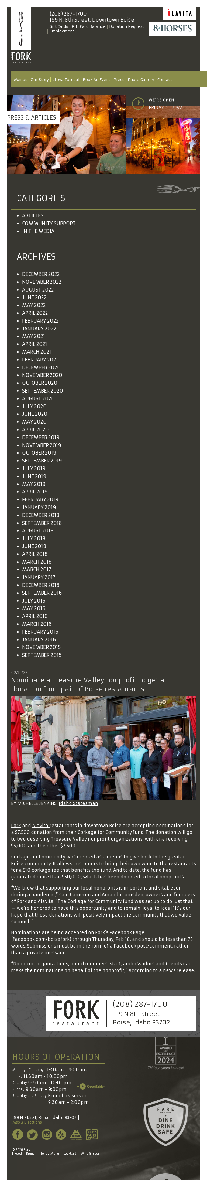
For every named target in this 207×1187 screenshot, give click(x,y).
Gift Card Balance (88, 26)
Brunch (31, 1153)
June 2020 (34, 414)
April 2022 (35, 313)
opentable (91, 1086)
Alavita (41, 825)
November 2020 (42, 375)
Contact (164, 79)
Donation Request (126, 26)
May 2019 (34, 484)
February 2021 (40, 360)
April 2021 (34, 344)
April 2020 (35, 430)
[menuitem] (20, 79)
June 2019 (34, 476)
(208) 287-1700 (68, 14)
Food (18, 1153)
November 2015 (41, 647)
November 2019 (41, 445)
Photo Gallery (141, 79)
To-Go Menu (50, 1153)
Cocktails (70, 1153)
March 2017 (36, 569)
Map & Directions (27, 1122)
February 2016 (40, 632)
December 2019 (41, 437)
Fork (16, 825)
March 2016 (37, 624)
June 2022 (34, 297)
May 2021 (33, 336)
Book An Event (96, 79)
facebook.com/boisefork (41, 939)
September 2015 (42, 655)
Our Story (40, 79)
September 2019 (42, 461)
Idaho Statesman (78, 803)
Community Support (49, 223)
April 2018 (35, 554)
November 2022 (41, 282)
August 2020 (38, 398)
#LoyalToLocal (66, 79)
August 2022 (38, 290)
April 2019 (35, 492)
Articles (32, 215)
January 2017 (39, 577)
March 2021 (36, 352)
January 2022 (39, 329)
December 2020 (41, 367)
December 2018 (41, 515)
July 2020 (34, 406)
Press (119, 79)
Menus (20, 79)
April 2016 (35, 616)
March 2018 (37, 562)
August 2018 (38, 530)
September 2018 (42, 523)
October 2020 (39, 383)
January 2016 (39, 640)
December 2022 (41, 274)
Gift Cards (59, 26)
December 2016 (41, 585)
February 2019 (40, 499)
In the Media (38, 231)
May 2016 (34, 608)
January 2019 (39, 507)
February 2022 (40, 321)
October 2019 (39, 453)
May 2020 (34, 422)
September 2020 (42, 391)
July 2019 (34, 468)
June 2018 (34, 546)
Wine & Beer (90, 1153)
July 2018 (34, 538)
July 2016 (34, 601)
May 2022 (34, 305)
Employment (62, 31)
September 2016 (42, 593)
